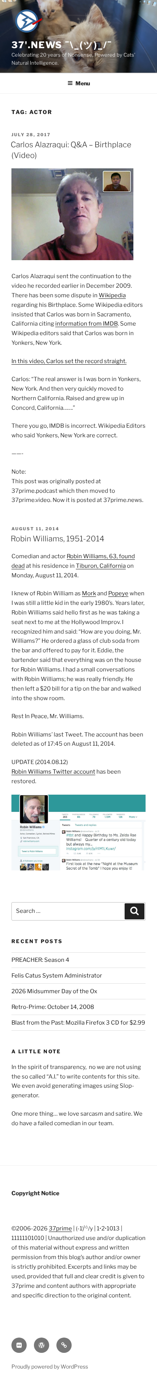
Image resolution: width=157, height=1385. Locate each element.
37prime (60, 1228)
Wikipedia (112, 295)
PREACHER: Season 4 (40, 959)
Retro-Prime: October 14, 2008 (52, 1007)
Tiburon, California (101, 565)
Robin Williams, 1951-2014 (57, 538)
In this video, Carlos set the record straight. (69, 361)
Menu (82, 83)
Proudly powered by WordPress (49, 1366)
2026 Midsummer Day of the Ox (54, 991)
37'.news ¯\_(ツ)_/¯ (61, 45)
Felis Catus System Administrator (56, 975)
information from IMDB (86, 323)
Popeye (118, 593)
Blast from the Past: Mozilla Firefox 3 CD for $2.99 (78, 1022)
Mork (89, 593)
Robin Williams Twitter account (53, 771)
